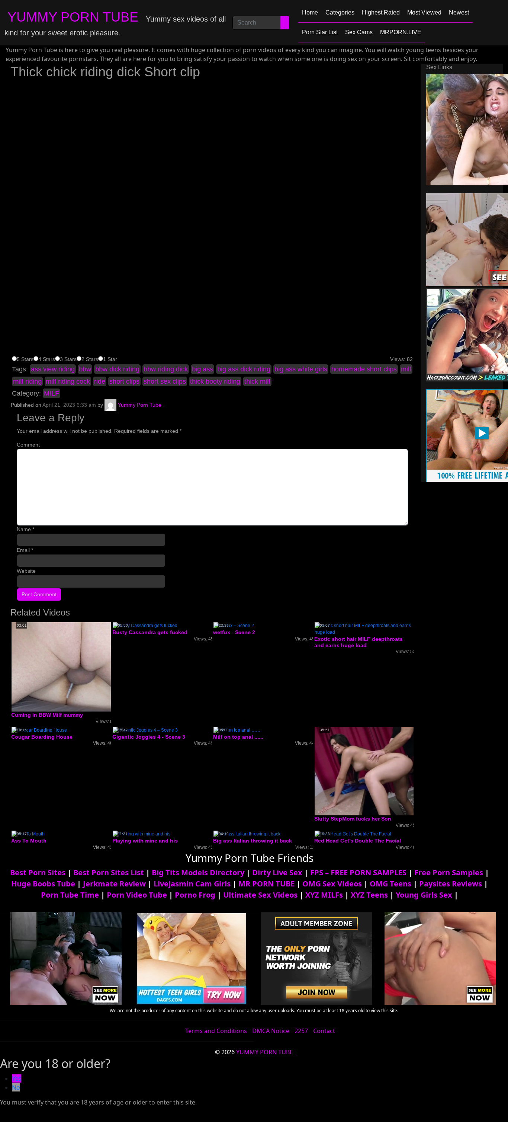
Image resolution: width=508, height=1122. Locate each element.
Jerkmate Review (114, 884)
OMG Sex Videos (332, 884)
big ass (202, 369)
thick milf (257, 381)
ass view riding (53, 369)
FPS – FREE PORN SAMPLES (358, 872)
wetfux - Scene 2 (234, 632)
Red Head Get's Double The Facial (357, 841)
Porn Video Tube (137, 895)
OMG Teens (390, 884)
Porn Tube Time (70, 895)
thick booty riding (215, 381)
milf (406, 369)
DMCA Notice (270, 1031)
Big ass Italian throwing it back (252, 841)
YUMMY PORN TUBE (72, 17)
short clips (124, 381)
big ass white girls (300, 369)
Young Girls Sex (424, 895)
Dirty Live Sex (277, 872)
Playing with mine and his (145, 841)
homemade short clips (364, 369)
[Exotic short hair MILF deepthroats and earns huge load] (364, 628)
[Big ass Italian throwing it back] (247, 833)
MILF (51, 393)
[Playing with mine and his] (141, 833)
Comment (28, 445)
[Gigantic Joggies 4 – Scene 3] (145, 729)
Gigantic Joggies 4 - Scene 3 (148, 737)
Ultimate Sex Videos (260, 895)
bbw (85, 369)
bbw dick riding (117, 369)
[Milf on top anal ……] (237, 729)
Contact (324, 1031)
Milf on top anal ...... (238, 737)
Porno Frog (195, 895)
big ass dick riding (243, 369)
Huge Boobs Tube (43, 884)
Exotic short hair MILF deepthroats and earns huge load (358, 642)
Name (25, 529)
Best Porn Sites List (108, 872)
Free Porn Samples (448, 872)
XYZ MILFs (324, 895)
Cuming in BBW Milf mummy (47, 715)
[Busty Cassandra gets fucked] (145, 625)
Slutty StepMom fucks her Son (352, 819)
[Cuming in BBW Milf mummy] (71, 666)
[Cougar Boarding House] (39, 729)
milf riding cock (68, 381)
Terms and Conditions (216, 1031)
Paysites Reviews (450, 884)
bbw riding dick (166, 369)
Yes (16, 1078)
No (16, 1087)
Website (26, 571)
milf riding (27, 381)
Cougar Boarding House (42, 737)
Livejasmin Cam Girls (192, 884)
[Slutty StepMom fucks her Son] (373, 770)
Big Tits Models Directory (198, 872)
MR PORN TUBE (266, 884)
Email (25, 550)
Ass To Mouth (28, 841)
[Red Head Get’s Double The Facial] (353, 833)
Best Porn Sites (37, 872)
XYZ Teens (369, 895)
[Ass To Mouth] (28, 833)
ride (99, 381)
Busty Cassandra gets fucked (149, 632)
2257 (301, 1031)
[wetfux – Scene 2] (233, 625)
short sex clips (165, 381)
